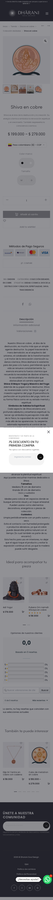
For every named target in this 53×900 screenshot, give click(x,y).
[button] (47, 879)
